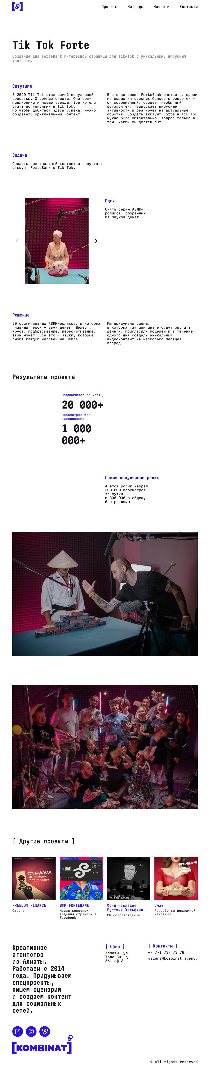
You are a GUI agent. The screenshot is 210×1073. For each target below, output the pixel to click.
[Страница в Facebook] (17, 1031)
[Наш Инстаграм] (31, 1031)
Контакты (189, 6)
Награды (135, 6)
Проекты (109, 6)
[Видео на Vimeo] (44, 1031)
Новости (161, 6)
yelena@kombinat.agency (173, 958)
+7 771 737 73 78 (166, 952)
